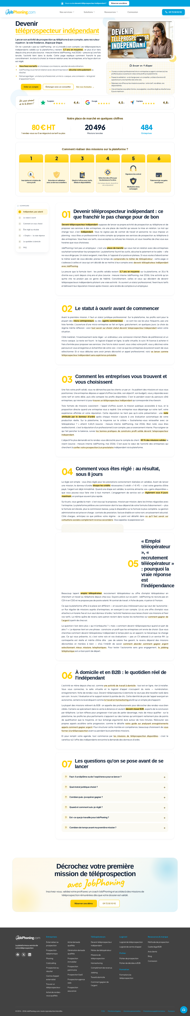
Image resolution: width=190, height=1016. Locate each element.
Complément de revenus (101, 968)
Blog (150, 956)
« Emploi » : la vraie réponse (34, 235)
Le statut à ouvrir (29, 218)
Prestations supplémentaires (154, 1011)
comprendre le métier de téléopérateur (133, 259)
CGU (103, 1011)
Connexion (132, 12)
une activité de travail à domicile (120, 685)
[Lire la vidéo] (140, 40)
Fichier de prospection (128, 958)
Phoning (49, 958)
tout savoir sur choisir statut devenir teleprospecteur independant (124, 328)
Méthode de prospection (158, 942)
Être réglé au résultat (31, 229)
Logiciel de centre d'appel (130, 947)
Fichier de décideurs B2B (129, 963)
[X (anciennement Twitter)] (23, 954)
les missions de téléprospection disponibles (135, 736)
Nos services (66, 12)
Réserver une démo (119, 3)
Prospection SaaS (75, 974)
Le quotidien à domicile (31, 241)
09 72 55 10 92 (109, 903)
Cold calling (51, 963)
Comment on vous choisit (32, 224)
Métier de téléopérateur (101, 950)
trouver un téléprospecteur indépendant (112, 400)
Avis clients (152, 951)
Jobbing (94, 972)
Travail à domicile (98, 977)
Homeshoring (96, 963)
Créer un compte (31, 87)
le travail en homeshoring (116, 700)
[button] (140, 39)
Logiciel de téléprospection (131, 942)
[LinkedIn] (29, 954)
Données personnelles (132, 1011)
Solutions (88, 12)
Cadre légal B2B (155, 947)
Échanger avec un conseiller (58, 87)
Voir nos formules (84, 87)
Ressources (110, 12)
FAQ (25, 247)
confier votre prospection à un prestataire (93, 447)
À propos (171, 1011)
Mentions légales (114, 1011)
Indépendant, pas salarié (33, 212)
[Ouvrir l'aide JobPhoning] (183, 1009)
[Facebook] (17, 954)
